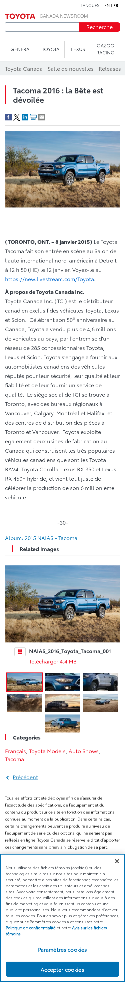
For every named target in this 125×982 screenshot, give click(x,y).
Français (15, 751)
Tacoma (14, 759)
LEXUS (78, 49)
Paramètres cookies (62, 949)
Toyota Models (47, 751)
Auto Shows (84, 751)
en (107, 5)
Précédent (25, 777)
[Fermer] (117, 861)
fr (115, 5)
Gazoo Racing (105, 49)
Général (21, 49)
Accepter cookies (62, 969)
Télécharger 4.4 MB (53, 661)
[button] (24, 682)
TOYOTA (50, 49)
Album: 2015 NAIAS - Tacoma (41, 537)
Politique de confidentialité (31, 927)
